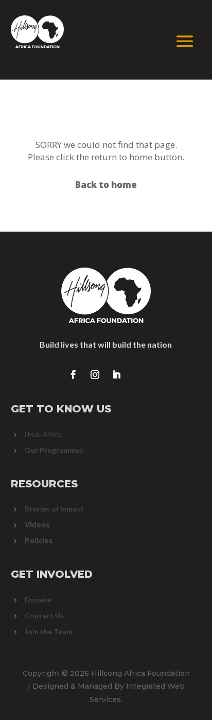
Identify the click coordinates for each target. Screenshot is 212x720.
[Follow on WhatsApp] (138, 375)
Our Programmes (54, 450)
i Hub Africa (43, 434)
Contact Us (44, 615)
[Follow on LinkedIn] (117, 375)
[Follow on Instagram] (95, 375)
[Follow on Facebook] (73, 375)
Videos (37, 524)
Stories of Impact (54, 508)
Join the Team (49, 631)
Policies (38, 540)
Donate (38, 599)
